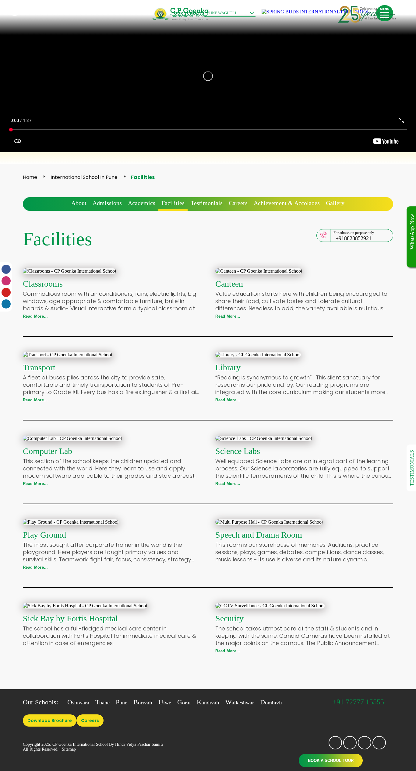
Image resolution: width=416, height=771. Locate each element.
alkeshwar (239, 702)
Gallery (335, 203)
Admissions (107, 203)
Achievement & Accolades (287, 203)
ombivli (271, 702)
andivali (208, 702)
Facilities (173, 203)
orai (184, 702)
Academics (141, 203)
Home (30, 177)
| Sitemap (68, 749)
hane (102, 702)
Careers (238, 203)
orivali (142, 702)
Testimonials (207, 203)
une (121, 702)
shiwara (78, 702)
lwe (164, 702)
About (78, 203)
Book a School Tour (331, 760)
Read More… (35, 316)
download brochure (49, 720)
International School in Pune (84, 177)
